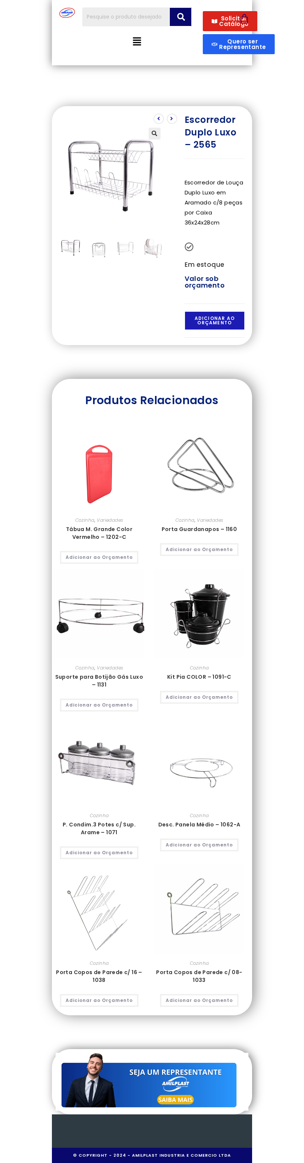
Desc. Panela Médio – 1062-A (199, 824)
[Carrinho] (244, 19)
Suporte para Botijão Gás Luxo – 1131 (99, 680)
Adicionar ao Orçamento (215, 320)
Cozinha (85, 520)
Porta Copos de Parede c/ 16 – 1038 (99, 976)
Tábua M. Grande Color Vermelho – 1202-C (99, 533)
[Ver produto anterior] (158, 119)
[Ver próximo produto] (172, 119)
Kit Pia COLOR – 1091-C (199, 677)
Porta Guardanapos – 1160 (199, 529)
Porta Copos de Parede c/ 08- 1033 (199, 976)
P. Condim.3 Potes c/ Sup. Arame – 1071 (99, 828)
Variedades (110, 520)
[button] (137, 42)
